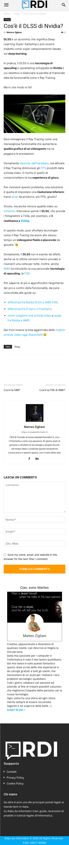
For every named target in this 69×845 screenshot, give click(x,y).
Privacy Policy (15, 777)
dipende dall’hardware (34, 163)
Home (7, 13)
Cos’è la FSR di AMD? (52, 390)
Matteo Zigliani (14, 32)
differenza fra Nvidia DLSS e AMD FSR (32, 302)
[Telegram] (58, 367)
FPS (43, 168)
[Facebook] (7, 367)
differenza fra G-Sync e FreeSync (29, 309)
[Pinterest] (24, 367)
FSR (27, 273)
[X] (16, 367)
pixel (15, 196)
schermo (9, 211)
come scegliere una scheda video (29, 315)
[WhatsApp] (32, 367)
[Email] (49, 367)
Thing (16, 13)
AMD (7, 268)
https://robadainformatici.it (35, 432)
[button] (6, 5)
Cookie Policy (15, 783)
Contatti (12, 771)
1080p (25, 221)
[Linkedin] (41, 367)
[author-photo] (34, 421)
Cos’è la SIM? (12, 390)
